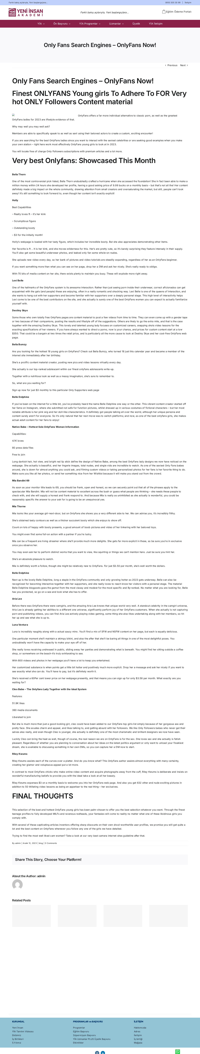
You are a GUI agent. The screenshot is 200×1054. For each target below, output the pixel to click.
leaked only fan (82, 252)
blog (41, 843)
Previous (172, 65)
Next (183, 65)
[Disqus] (100, 964)
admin (18, 843)
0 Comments (51, 843)
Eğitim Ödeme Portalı (178, 11)
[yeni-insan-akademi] (26, 9)
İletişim (188, 2)
